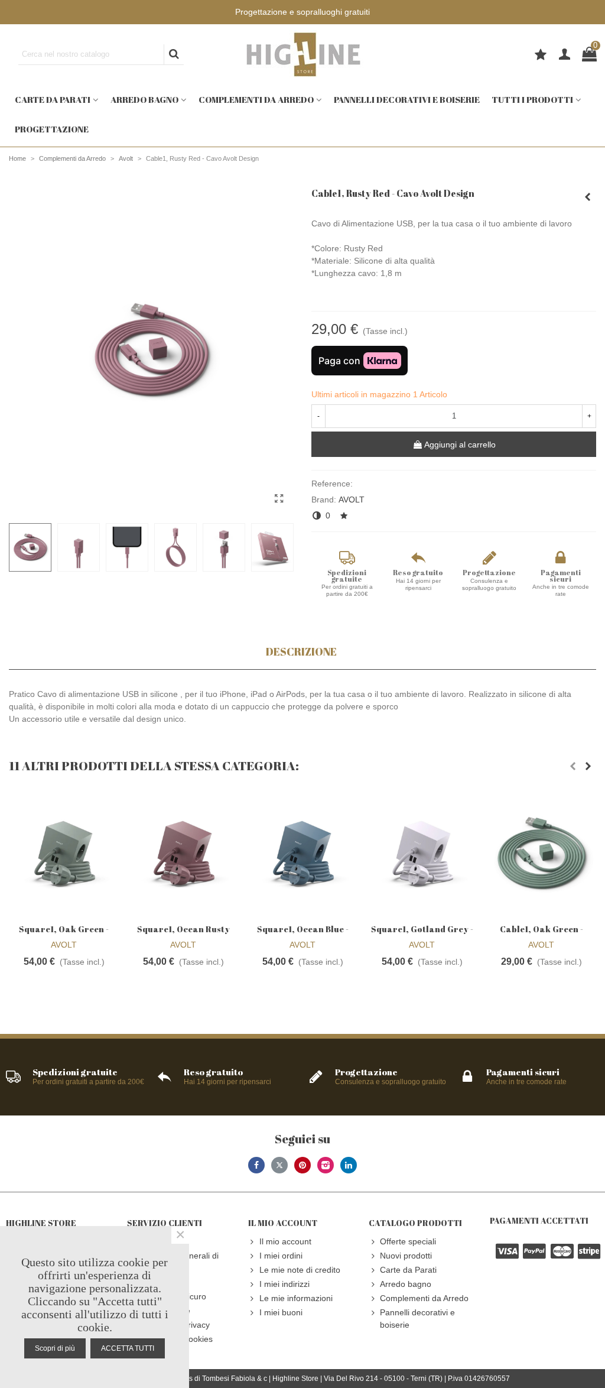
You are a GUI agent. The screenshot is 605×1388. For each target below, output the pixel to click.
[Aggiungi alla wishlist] (344, 516)
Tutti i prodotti (532, 99)
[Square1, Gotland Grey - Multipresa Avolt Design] (422, 854)
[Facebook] (256, 1165)
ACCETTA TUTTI (127, 1348)
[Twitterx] (279, 1165)
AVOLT (352, 499)
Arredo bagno (144, 99)
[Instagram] (325, 1165)
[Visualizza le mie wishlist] (542, 56)
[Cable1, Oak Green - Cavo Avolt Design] (541, 854)
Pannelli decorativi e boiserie (407, 99)
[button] (572, 766)
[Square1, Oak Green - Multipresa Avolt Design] (64, 854)
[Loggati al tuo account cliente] (564, 55)
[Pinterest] (302, 1165)
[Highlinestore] (302, 54)
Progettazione (52, 129)
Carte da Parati (52, 99)
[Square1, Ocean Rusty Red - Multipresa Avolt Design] (587, 197)
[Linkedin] (348, 1165)
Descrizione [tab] (301, 651)
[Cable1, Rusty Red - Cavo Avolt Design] (279, 499)
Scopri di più (55, 1348)
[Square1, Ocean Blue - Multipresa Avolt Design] (302, 854)
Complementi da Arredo (256, 99)
